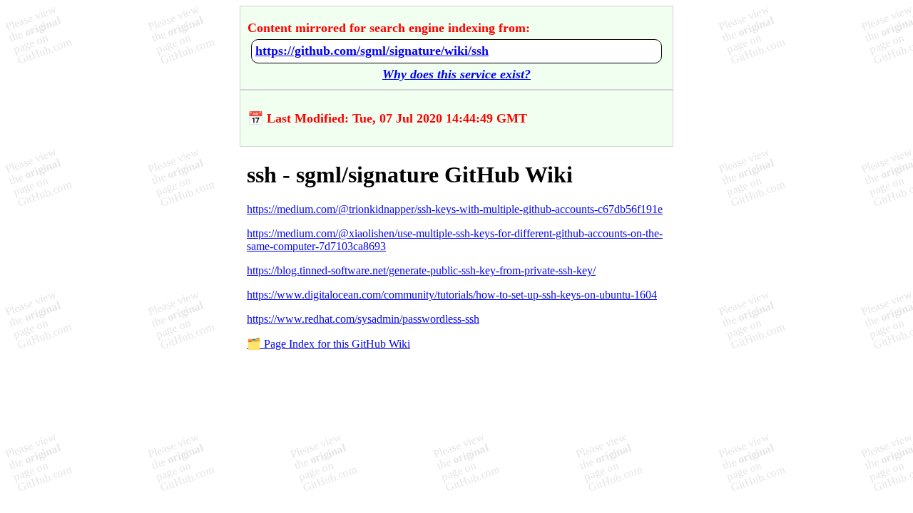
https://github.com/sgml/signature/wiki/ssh (372, 50)
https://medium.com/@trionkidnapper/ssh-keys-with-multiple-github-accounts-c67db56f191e (455, 209)
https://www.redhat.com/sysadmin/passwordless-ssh (363, 319)
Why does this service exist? (456, 74)
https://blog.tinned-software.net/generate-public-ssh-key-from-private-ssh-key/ (421, 270)
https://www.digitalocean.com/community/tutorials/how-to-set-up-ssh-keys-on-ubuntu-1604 (452, 295)
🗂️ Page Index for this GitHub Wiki (328, 344)
